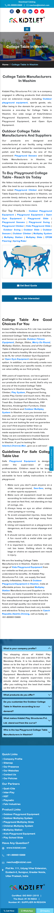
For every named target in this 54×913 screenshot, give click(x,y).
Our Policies (10, 778)
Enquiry (46, 911)
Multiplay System (42, 233)
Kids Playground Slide (38, 226)
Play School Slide (13, 837)
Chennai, (16, 445)
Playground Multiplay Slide (18, 822)
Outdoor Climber (22, 233)
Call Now (9, 911)
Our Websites (11, 770)
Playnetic (8, 800)
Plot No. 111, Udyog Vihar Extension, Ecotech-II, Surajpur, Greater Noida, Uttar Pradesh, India (26, 872)
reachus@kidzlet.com (39, 5)
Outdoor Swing (11, 229)
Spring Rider (20, 241)
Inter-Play (8, 792)
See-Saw (38, 488)
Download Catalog (27, 2)
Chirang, (25, 614)
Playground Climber (26, 190)
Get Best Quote (28, 285)
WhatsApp (28, 911)
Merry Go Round (41, 342)
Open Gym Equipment (17, 359)
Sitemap (8, 762)
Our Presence (11, 766)
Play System (18, 392)
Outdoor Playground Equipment (21, 814)
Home (5, 64)
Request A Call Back (51, 458)
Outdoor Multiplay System (18, 818)
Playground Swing (39, 222)
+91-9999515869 (14, 5)
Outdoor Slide (31, 229)
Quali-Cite (9, 788)
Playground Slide (38, 218)
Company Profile (12, 759)
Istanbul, (7, 445)
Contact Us (9, 774)
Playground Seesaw (26, 155)
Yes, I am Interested (28, 298)
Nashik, (16, 614)
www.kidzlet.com (16, 847)
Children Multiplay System (18, 826)
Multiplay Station (13, 237)
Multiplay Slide (34, 237)
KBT (5, 796)
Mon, (24, 445)
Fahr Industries (11, 804)
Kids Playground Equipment (27, 567)
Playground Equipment (30, 214)
